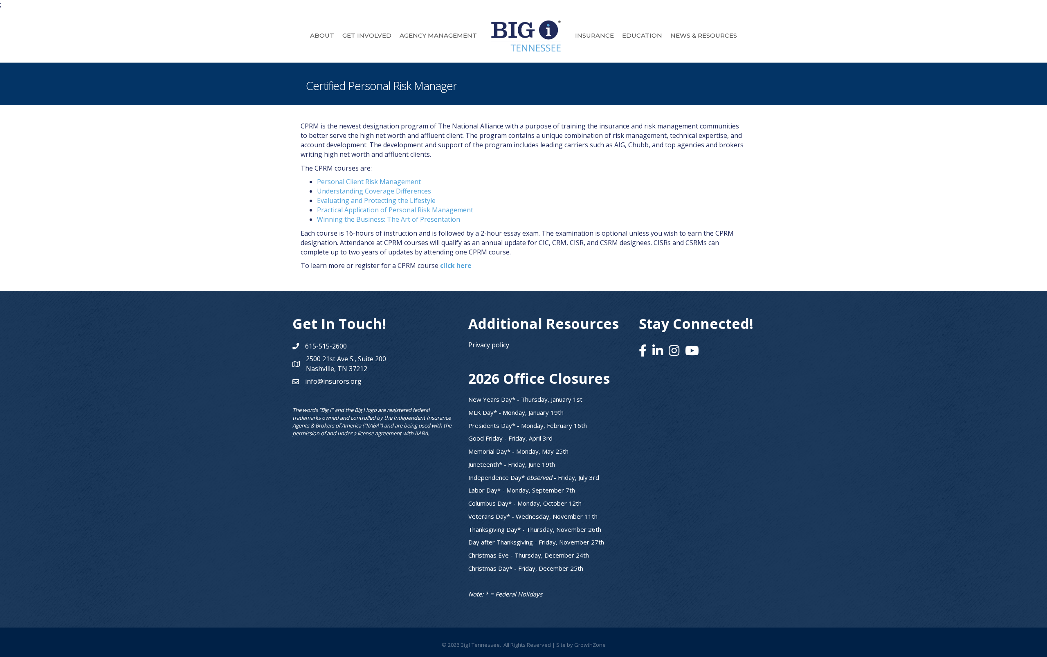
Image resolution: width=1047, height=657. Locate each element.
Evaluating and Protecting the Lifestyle (376, 200)
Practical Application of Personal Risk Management (395, 209)
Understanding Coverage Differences (374, 191)
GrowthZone (590, 644)
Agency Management (438, 35)
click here (456, 265)
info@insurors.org (333, 381)
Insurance (594, 35)
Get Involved (366, 35)
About (322, 35)
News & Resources (703, 35)
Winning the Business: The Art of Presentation (388, 219)
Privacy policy (488, 344)
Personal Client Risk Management (369, 181)
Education (642, 35)
